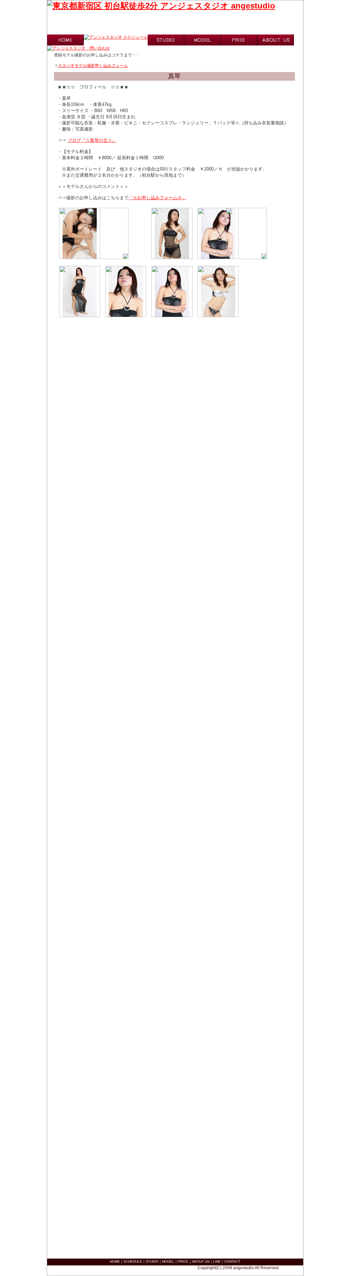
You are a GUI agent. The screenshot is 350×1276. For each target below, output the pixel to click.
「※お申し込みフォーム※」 (157, 197)
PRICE (183, 1261)
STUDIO (152, 1261)
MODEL (168, 1261)
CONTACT (232, 1261)
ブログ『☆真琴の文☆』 (92, 140)
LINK (217, 1261)
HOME (115, 1261)
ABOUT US (201, 1261)
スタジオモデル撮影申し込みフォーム (93, 65)
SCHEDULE (132, 1261)
